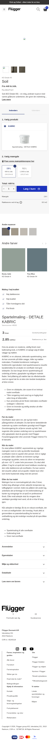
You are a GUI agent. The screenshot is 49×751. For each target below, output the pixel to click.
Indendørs (13, 110)
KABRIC (11, 126)
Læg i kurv (29, 189)
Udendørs (36, 110)
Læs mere (6, 100)
